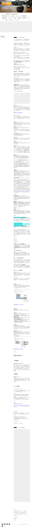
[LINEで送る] (23, 37)
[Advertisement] (16, 26)
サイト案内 (15, 515)
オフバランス (15, 421)
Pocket (20, 37)
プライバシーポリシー (16, 524)
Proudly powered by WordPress (24, 524)
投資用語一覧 (15, 518)
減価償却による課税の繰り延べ (18, 112)
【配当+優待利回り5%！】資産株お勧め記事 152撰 (20, 512)
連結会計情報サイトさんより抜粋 (18, 304)
